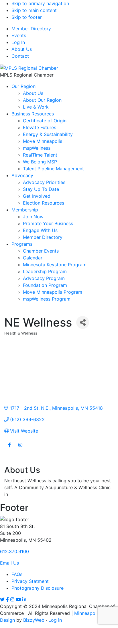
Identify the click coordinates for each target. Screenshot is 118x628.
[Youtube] (18, 599)
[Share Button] (82, 322)
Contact (20, 56)
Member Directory (31, 28)
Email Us (9, 563)
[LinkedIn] (24, 599)
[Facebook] (7, 599)
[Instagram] (12, 599)
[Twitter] (2, 599)
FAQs (16, 574)
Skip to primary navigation (40, 3)
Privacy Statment (30, 581)
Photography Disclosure (37, 588)
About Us (21, 49)
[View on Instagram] (20, 448)
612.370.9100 (14, 551)
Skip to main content (34, 10)
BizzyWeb (33, 620)
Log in (55, 620)
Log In (18, 42)
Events (18, 35)
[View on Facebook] (9, 448)
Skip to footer (26, 17)
